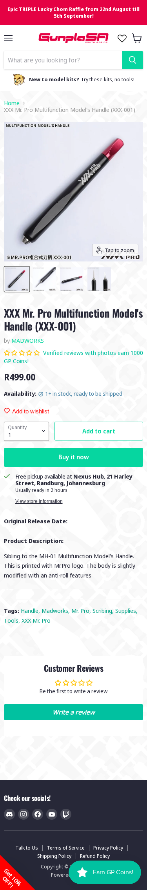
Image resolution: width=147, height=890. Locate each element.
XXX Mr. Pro (36, 620)
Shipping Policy (54, 855)
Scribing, (104, 610)
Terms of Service (66, 847)
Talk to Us (26, 847)
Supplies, (126, 610)
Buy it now (73, 457)
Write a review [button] (73, 712)
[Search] (132, 60)
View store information (39, 501)
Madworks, (56, 610)
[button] (22, 352)
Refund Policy (95, 855)
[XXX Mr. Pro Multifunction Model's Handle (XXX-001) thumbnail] (16, 279)
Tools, (13, 620)
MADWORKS (27, 340)
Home (12, 103)
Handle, (31, 610)
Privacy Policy (108, 847)
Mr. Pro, (82, 610)
